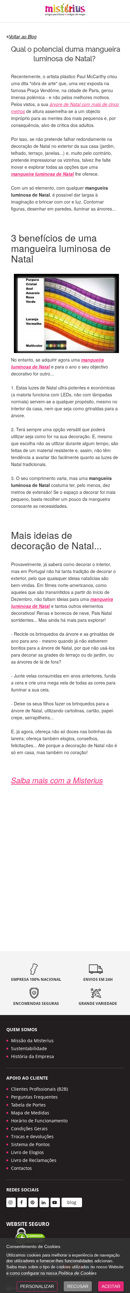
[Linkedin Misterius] (44, 1202)
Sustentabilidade (29, 1048)
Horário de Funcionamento (39, 1121)
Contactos (21, 1168)
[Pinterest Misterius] (33, 1202)
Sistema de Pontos (30, 1144)
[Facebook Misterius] (22, 1202)
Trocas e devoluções (32, 1136)
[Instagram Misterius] (11, 1202)
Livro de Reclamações (33, 1160)
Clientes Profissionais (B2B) (39, 1089)
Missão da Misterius (32, 1041)
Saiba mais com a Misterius (57, 780)
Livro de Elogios (27, 1152)
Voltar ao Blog (23, 36)
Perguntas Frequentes (34, 1097)
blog (71, 1202)
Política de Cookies (77, 1273)
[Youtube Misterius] (55, 1202)
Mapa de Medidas (30, 1113)
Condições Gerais (29, 1129)
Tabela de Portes (28, 1105)
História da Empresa (32, 1056)
